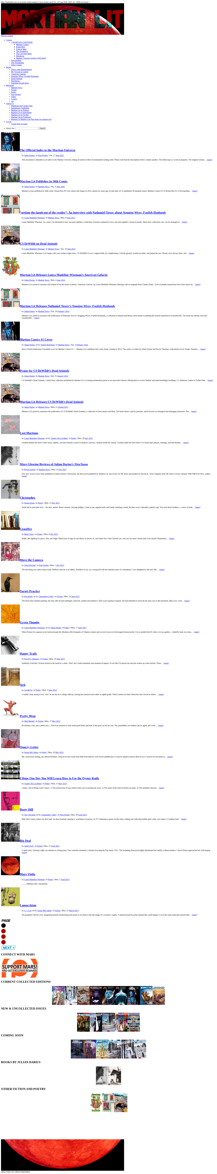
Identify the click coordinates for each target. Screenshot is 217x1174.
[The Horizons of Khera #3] (140, 1058)
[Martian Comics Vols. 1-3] (121, 1004)
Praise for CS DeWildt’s (44, 370)
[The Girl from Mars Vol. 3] (71, 1004)
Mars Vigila (27, 874)
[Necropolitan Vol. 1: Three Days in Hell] (96, 1004)
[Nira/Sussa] (102, 1085)
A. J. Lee (27, 911)
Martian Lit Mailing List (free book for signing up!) (31, 119)
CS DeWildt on (39, 243)
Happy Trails (28, 653)
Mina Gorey (29, 534)
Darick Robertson (48, 345)
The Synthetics (22, 51)
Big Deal (25, 840)
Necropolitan (16, 60)
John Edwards (30, 565)
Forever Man (21, 49)
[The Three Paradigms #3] (89, 1058)
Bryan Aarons (29, 469)
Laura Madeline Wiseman (34, 218)
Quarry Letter (29, 747)
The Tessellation (17, 63)
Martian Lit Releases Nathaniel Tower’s (67, 306)
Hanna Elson (29, 503)
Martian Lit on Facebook (21, 117)
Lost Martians (29, 433)
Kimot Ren (20, 47)
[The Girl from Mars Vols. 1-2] (133, 1004)
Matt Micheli (29, 721)
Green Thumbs (29, 622)
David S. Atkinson (31, 659)
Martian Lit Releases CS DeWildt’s (52, 401)
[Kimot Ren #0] (102, 1058)
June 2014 (71, 249)
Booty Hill (26, 809)
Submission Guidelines (20, 108)
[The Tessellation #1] (133, 1031)
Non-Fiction (16, 94)
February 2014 (63, 311)
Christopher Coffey (46, 596)
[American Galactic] (96, 1111)
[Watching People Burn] (114, 1085)
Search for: (10, 128)
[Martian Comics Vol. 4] (108, 1004)
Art (12, 101)
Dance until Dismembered (21, 69)
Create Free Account (19, 124)
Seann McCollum (31, 752)
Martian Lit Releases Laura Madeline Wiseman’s (64, 274)
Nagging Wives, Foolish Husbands (25, 76)
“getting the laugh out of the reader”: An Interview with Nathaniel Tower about (93, 212)
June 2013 (75, 596)
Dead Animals (16, 79)
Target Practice (30, 591)
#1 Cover (36, 339)
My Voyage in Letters (19, 72)
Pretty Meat (28, 716)
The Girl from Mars (24, 54)
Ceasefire (26, 529)
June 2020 (61, 187)
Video (13, 97)
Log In (8, 122)
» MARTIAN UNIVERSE (22, 42)
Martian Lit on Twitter (20, 115)
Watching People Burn (20, 83)
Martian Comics (22, 45)
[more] (209, 160)
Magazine (10, 85)
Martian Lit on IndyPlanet (21, 112)
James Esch (28, 846)
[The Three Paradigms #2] (77, 1058)
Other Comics (16, 65)
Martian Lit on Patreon (20, 110)
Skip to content (7, 36)
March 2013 (74, 911)
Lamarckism (28, 905)
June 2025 (60, 155)
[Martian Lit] (62, 34)
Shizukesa (20, 56)
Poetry (13, 92)
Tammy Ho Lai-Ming (59, 438)
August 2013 (63, 407)
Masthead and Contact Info (22, 106)
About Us (10, 103)
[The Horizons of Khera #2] (114, 1058)
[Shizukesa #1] (127, 1058)
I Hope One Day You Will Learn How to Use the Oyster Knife (59, 778)
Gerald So (28, 690)
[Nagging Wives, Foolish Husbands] (108, 1111)
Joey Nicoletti (29, 815)
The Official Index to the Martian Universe (47, 150)
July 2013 (89, 438)
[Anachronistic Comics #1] (108, 1031)
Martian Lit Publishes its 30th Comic (44, 181)
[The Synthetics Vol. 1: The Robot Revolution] (158, 1004)
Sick (22, 684)
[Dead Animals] (121, 1111)
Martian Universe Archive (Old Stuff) (31, 58)
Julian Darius (29, 155)
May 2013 (56, 721)
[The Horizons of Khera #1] (83, 1031)
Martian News (16, 88)
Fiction (14, 90)
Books (8, 67)
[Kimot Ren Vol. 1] (146, 1004)
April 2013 (82, 815)
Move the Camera (31, 560)
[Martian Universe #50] (121, 1031)
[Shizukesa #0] (96, 1031)
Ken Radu (28, 596)
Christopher (28, 497)
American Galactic (18, 74)
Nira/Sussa (15, 81)
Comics (9, 40)
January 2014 (62, 376)
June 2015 (71, 218)
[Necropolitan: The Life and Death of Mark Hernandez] (83, 1004)
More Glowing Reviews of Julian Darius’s (54, 464)
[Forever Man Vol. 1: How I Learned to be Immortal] (58, 1004)
